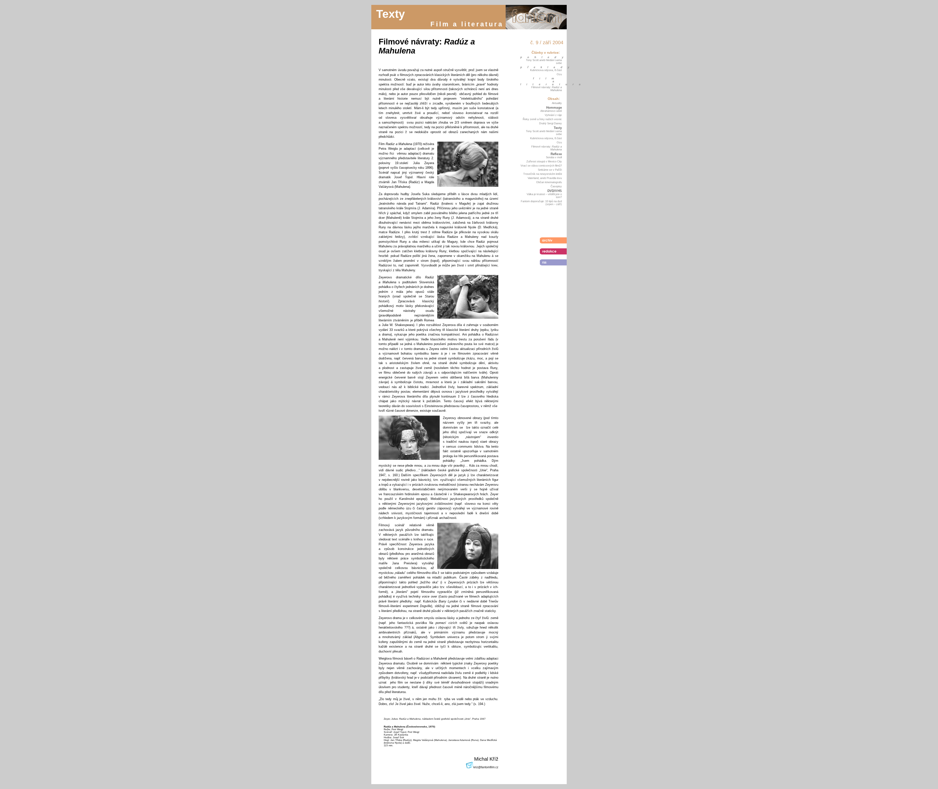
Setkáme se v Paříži (550, 169)
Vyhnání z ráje (553, 115)
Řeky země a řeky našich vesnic (542, 119)
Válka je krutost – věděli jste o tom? (544, 196)
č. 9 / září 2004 (546, 42)
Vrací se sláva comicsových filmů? (541, 165)
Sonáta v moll (554, 157)
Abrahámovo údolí (551, 110)
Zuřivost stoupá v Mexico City (544, 161)
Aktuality (557, 103)
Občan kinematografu (549, 182)
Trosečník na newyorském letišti (542, 173)
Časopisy (556, 186)
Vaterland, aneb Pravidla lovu (545, 178)
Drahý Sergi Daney (550, 123)
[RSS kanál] (553, 262)
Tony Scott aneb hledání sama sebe (544, 61)
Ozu (559, 74)
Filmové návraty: (546, 89)
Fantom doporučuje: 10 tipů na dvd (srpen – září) (541, 203)
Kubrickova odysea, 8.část (546, 70)
